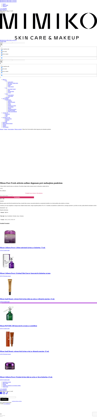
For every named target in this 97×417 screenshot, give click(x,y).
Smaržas (4, 124)
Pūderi (9, 85)
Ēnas (9, 90)
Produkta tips (8, 99)
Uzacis (9, 92)
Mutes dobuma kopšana (8, 123)
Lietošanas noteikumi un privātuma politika (12, 385)
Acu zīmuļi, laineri (12, 89)
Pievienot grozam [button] (7, 276)
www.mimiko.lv (6, 403)
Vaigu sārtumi (11, 86)
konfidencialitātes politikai (17, 401)
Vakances (5, 6)
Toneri (9, 103)
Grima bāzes (10, 82)
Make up (4, 79)
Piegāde (4, 384)
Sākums (1, 129)
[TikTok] (7, 393)
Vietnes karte (5, 386)
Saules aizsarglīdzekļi (12, 111)
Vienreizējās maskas (12, 109)
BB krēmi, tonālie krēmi (13, 83)
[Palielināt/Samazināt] (0, 415)
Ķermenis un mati (6, 117)
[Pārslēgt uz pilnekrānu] (1, 415)
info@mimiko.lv (3, 9)
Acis (6, 87)
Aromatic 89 (5, 112)
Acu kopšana (10, 106)
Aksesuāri (7, 97)
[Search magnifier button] (1, 44)
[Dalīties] (3, 415)
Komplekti (5, 122)
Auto (6, 116)
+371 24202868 (3, 8)
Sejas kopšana (6, 98)
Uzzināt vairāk (3, 41)
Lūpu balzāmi (11, 95)
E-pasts (1, 397)
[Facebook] (1, 393)
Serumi (9, 104)
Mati (6, 121)
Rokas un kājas (8, 118)
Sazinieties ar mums (7, 382)
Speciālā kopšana (11, 110)
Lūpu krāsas (10, 96)
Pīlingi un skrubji (11, 102)
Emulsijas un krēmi (12, 105)
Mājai (6, 115)
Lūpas (6, 93)
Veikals (4, 4)
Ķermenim (7, 114)
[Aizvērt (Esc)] (4, 415)
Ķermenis (7, 119)
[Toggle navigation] (0, 77)
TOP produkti (5, 127)
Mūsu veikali (5, 5)
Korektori (10, 84)
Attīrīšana (10, 100)
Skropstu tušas (11, 91)
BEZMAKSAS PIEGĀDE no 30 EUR (8, 0)
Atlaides (4, 125)
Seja (6, 80)
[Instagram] (4, 393)
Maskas (9, 108)
